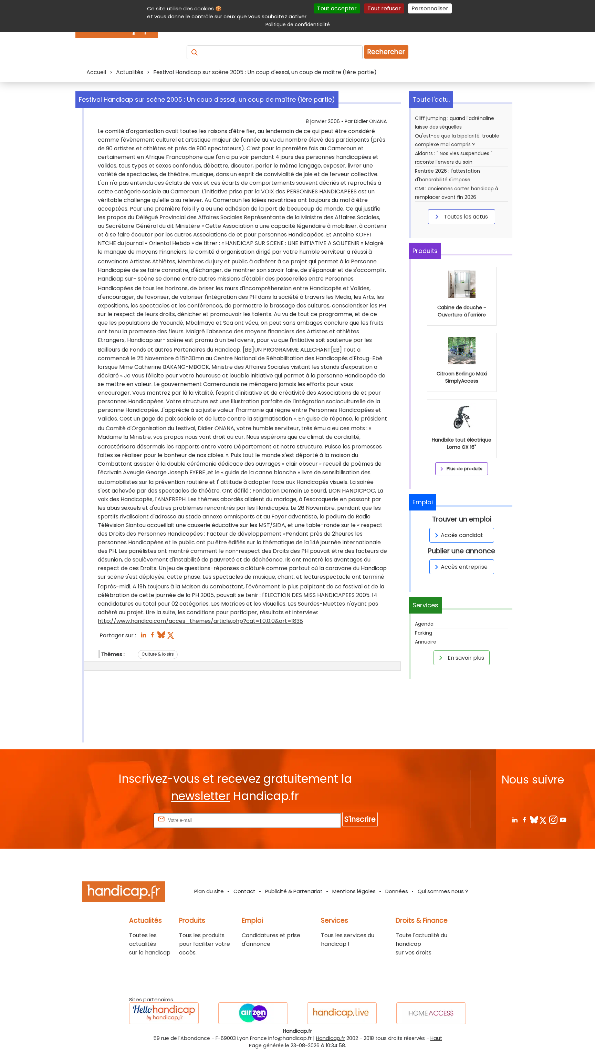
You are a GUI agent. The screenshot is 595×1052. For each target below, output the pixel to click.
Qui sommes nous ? (443, 891)
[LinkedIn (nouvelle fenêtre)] (143, 637)
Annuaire (425, 641)
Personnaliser (429, 8)
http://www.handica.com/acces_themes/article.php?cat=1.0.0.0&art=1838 (200, 621)
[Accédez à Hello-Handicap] (164, 1013)
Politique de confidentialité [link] (297, 24)
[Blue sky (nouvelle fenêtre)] (161, 637)
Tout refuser (384, 8)
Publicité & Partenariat (294, 891)
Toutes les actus (465, 217)
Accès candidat (462, 535)
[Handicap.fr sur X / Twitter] (543, 819)
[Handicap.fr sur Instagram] (553, 819)
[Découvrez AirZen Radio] (253, 1013)
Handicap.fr (330, 1038)
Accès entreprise (464, 567)
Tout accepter (337, 8)
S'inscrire (360, 819)
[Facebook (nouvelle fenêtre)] (152, 637)
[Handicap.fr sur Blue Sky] (534, 819)
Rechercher (386, 52)
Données (396, 891)
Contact (244, 891)
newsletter (200, 796)
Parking (423, 632)
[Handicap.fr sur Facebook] (524, 819)
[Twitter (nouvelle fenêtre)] (171, 637)
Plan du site (209, 891)
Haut (436, 1038)
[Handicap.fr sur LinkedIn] (515, 819)
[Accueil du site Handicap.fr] (123, 892)
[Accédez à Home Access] (431, 1013)
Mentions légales (354, 891)
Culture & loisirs (158, 654)
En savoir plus (465, 658)
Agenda (424, 623)
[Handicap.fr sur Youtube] (563, 819)
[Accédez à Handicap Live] (342, 1013)
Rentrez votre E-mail (125, 820)
